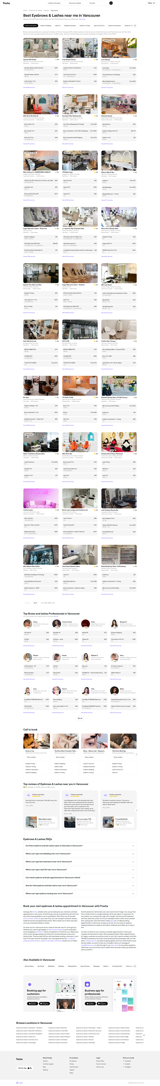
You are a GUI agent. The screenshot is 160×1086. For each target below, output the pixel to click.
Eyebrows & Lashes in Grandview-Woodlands (29, 1033)
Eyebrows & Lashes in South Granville (119, 1031)
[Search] (111, 3)
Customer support (48, 1064)
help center (115, 945)
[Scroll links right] (143, 1035)
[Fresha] (6, 3)
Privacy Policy (100, 1061)
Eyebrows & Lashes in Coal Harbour (119, 1039)
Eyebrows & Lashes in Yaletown (85, 1036)
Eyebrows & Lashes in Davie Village (118, 1036)
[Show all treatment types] (135, 25)
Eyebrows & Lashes (35, 10)
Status (71, 1073)
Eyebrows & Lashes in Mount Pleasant (59, 1036)
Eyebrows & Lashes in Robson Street (119, 1028)
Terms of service (101, 1064)
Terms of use (100, 1067)
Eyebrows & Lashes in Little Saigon (26, 1042)
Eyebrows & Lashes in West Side (85, 1042)
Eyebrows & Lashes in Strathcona (25, 1036)
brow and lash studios (31, 918)
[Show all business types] (135, 966)
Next (35, 603)
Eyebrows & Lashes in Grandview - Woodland (29, 1028)
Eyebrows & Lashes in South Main (58, 1031)
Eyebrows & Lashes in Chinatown (58, 1039)
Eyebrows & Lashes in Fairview (85, 1039)
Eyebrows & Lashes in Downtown (58, 1042)
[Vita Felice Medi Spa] (123, 754)
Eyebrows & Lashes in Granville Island (119, 1033)
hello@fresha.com (87, 945)
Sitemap (45, 1070)
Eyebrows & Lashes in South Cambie (59, 1033)
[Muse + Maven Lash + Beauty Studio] (94, 754)
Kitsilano (40, 932)
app (111, 921)
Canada (46, 10)
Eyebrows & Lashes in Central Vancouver (88, 1033)
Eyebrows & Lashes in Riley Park (58, 1028)
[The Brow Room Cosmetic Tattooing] (65, 754)
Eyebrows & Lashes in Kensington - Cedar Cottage (89, 1028)
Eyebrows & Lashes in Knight (117, 1042)
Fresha (35, 912)
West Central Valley (55, 929)
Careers (45, 1061)
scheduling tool (90, 941)
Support (72, 1070)
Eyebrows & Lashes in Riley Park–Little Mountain (29, 1031)
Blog (44, 1067)
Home (25, 10)
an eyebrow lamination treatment (50, 941)
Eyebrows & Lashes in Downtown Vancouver (88, 1031)
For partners (73, 1061)
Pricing (72, 1064)
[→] (136, 754)
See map (82, 19)
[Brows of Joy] (36, 754)
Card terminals (74, 1067)
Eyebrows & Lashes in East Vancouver (27, 1039)
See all (80, 718)
